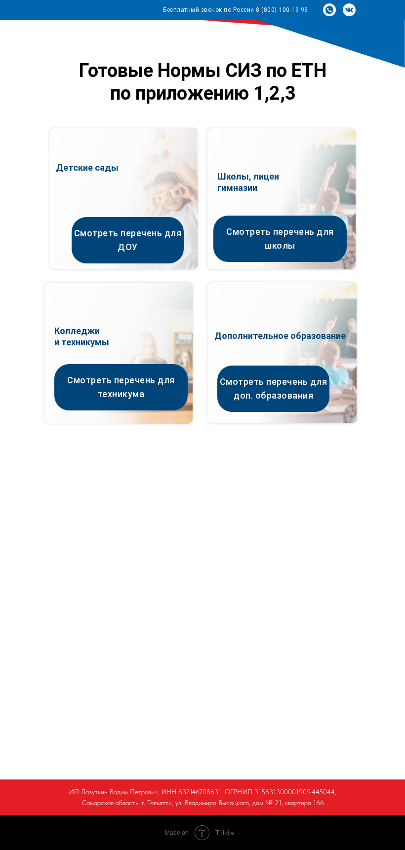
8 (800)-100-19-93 (282, 9)
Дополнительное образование (280, 336)
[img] (349, 9)
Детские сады (87, 167)
